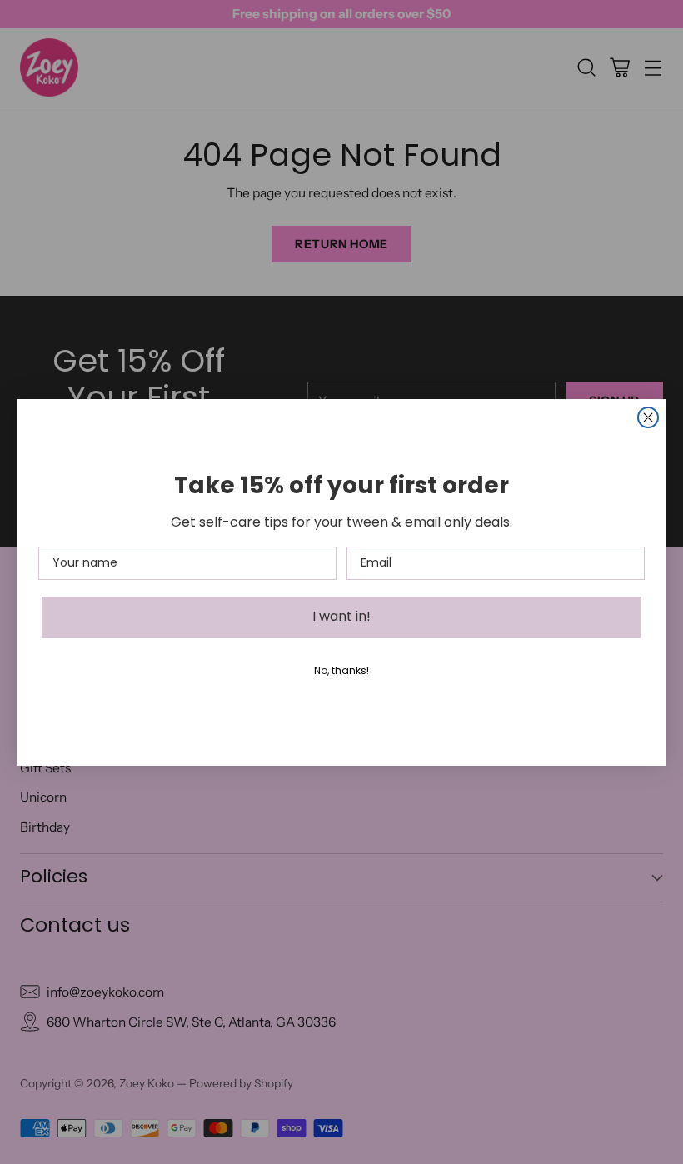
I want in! (341, 617)
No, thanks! (341, 672)
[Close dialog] (648, 417)
